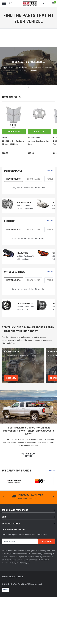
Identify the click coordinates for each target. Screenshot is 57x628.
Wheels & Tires (14, 272)
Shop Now (11, 378)
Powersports (12, 351)
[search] (11, 3)
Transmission (24, 202)
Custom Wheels (25, 303)
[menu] (4, 3)
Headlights (22, 253)
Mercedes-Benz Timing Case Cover (39, 142)
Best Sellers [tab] (33, 179)
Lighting (9, 221)
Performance (13, 171)
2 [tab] (28, 87)
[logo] (28, 3)
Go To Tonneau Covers (28, 455)
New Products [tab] (13, 179)
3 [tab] (31, 87)
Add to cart (14, 131)
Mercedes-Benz (34, 137)
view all (50, 170)
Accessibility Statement (13, 577)
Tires (54, 303)
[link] (14, 117)
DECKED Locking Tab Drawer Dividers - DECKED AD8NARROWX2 (13, 143)
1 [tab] (26, 87)
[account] (43, 3)
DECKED (5, 137)
